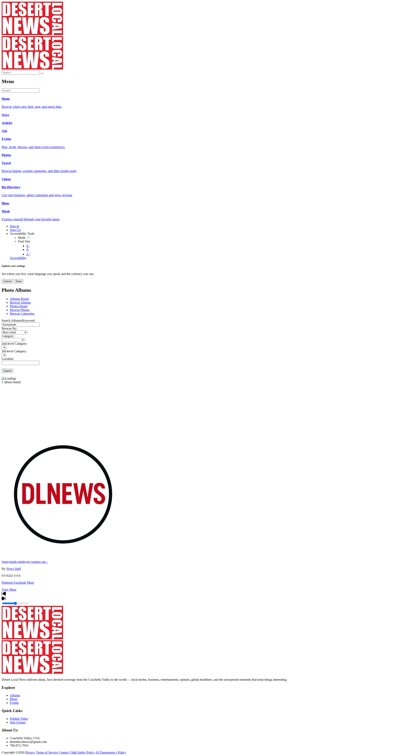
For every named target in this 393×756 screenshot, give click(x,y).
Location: (8, 359)
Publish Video (19, 718)
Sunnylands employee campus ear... (25, 561)
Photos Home (18, 306)
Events (14, 702)
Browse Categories (22, 313)
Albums (15, 695)
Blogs (13, 699)
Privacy (30, 752)
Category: (8, 336)
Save (19, 281)
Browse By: (9, 328)
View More (9, 589)
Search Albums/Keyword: (18, 320)
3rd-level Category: (14, 351)
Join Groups (18, 722)
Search (7, 370)
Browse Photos (19, 310)
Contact (64, 752)
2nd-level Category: (14, 343)
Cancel (7, 281)
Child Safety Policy (82, 752)
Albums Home (19, 299)
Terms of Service (47, 752)
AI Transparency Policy (110, 752)
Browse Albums (20, 302)
